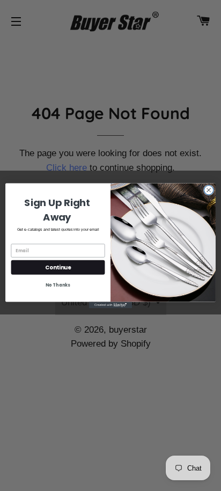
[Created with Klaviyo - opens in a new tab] (110, 305)
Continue (58, 266)
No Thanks (58, 285)
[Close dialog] (208, 190)
